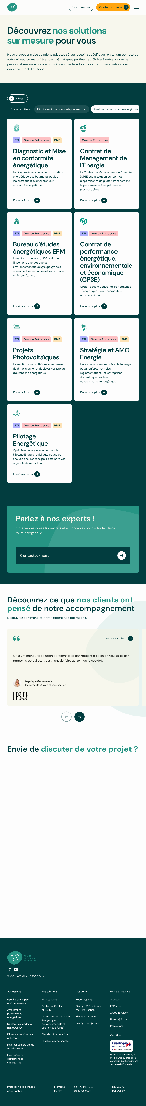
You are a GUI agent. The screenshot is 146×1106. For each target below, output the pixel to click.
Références (116, 1006)
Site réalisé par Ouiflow (119, 1088)
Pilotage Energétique (88, 1023)
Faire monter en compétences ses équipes (16, 1058)
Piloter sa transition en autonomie (20, 1036)
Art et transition (119, 1012)
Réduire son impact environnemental (18, 1001)
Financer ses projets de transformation (20, 1046)
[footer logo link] (21, 957)
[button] (136, 7)
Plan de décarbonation (55, 1034)
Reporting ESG (84, 999)
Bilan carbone (49, 999)
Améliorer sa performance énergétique (14, 1013)
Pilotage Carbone (86, 1016)
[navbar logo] (12, 7)
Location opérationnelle (55, 1040)
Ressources (116, 1025)
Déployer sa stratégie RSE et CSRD (19, 1025)
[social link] (9, 969)
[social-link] (16, 969)
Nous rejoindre (118, 1019)
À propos (115, 999)
